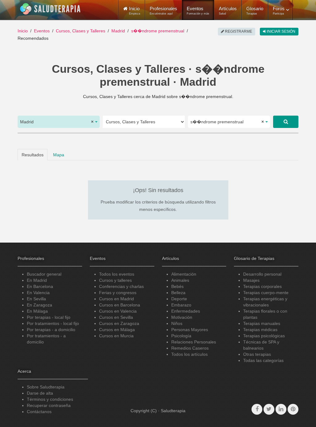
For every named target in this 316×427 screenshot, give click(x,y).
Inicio (23, 30)
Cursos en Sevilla (116, 317)
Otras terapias (257, 354)
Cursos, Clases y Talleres (80, 30)
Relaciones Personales (193, 341)
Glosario (254, 10)
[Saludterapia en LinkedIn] (281, 409)
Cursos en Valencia (118, 311)
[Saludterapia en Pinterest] (293, 409)
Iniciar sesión (280, 31)
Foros (279, 10)
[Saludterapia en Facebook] (257, 409)
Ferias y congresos (117, 292)
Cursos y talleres (115, 280)
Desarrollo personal (262, 274)
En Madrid (37, 280)
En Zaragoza (39, 304)
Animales (180, 280)
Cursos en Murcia (116, 335)
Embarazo (181, 304)
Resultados (33, 154)
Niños (176, 323)
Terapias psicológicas (264, 335)
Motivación (181, 317)
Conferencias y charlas (121, 286)
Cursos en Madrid (116, 298)
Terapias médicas (260, 329)
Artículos (228, 10)
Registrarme (238, 31)
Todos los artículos (189, 354)
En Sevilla (36, 298)
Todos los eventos (116, 274)
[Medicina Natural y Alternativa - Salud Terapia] (50, 9)
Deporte (179, 298)
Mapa (58, 154)
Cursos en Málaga (117, 329)
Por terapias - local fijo (48, 317)
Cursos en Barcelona (119, 304)
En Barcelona (40, 286)
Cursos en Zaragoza (119, 323)
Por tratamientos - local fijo (53, 323)
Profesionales (163, 10)
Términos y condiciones (50, 399)
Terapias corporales (262, 286)
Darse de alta (40, 393)
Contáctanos (39, 411)
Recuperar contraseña (49, 405)
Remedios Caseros (190, 348)
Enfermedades (185, 311)
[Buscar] (285, 122)
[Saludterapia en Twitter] (269, 409)
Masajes (251, 280)
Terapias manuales (261, 323)
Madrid (118, 30)
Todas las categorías (263, 360)
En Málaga (37, 311)
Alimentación (183, 274)
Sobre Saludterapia (45, 386)
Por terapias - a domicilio (51, 329)
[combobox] (59, 122)
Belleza (178, 292)
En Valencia (38, 292)
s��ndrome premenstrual (157, 30)
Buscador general (44, 274)
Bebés (177, 286)
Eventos (198, 10)
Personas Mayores (189, 329)
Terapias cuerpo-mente (266, 292)
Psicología (181, 335)
